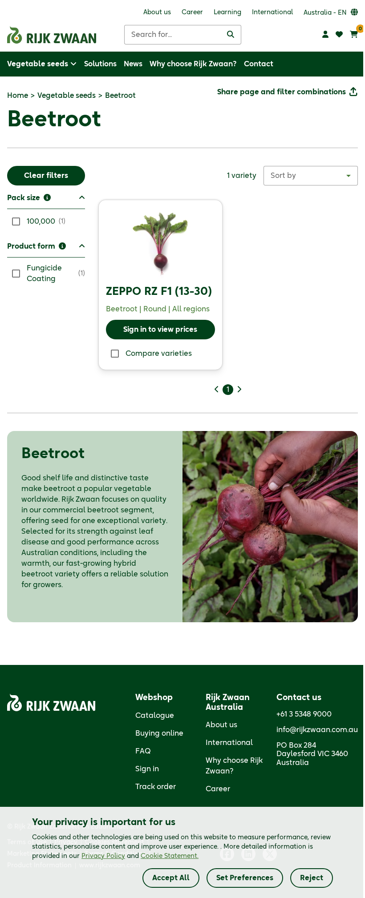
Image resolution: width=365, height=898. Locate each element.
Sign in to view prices (160, 329)
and (140, 856)
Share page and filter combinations (281, 92)
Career (218, 789)
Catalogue (154, 715)
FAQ (143, 751)
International (229, 742)
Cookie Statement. (170, 856)
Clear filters (46, 175)
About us (221, 725)
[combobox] (311, 175)
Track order (155, 786)
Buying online (159, 733)
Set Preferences (244, 878)
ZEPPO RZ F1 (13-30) (159, 291)
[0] (354, 34)
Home (17, 95)
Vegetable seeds (66, 95)
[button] (46, 201)
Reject (311, 878)
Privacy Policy (103, 856)
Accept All (171, 878)
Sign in (147, 769)
